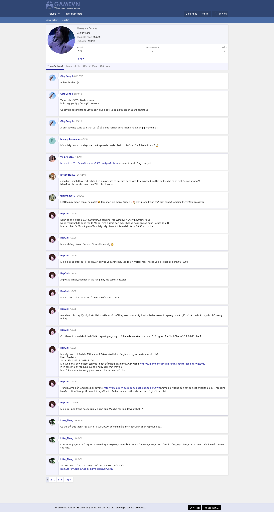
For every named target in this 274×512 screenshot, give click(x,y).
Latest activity (52, 19)
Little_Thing (66, 420)
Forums (52, 13)
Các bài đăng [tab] (90, 66)
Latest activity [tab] (73, 66)
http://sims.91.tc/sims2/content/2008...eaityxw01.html (89, 163)
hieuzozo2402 (67, 174)
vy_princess (67, 156)
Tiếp (67, 479)
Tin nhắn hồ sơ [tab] (55, 66)
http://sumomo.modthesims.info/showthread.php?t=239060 (172, 363)
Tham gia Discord (73, 13)
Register (65, 19)
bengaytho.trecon (70, 139)
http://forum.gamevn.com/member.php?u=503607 (87, 468)
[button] (59, 14)
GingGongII (66, 76)
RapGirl (64, 213)
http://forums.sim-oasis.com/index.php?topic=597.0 (132, 387)
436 (80, 50)
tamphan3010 (67, 195)
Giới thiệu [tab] (105, 66)
